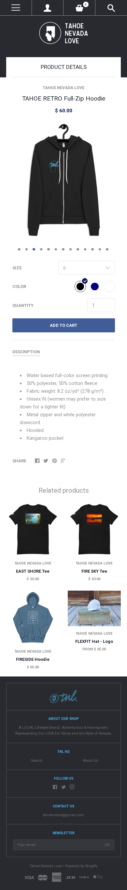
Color (19, 286)
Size (16, 267)
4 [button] (41, 249)
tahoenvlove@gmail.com (63, 815)
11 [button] (92, 249)
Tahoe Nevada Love (63, 88)
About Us (90, 760)
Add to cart (63, 325)
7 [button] (63, 249)
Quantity (23, 305)
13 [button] (107, 249)
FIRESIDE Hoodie (32, 659)
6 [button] (56, 249)
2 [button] (26, 249)
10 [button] (85, 249)
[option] (63, 181)
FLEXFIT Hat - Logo (94, 641)
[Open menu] (16, 7)
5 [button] (48, 249)
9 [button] (78, 249)
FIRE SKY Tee (94, 571)
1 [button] (19, 249)
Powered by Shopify (81, 866)
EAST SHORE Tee (32, 571)
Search (37, 760)
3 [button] (34, 249)
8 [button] (70, 249)
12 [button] (100, 249)
